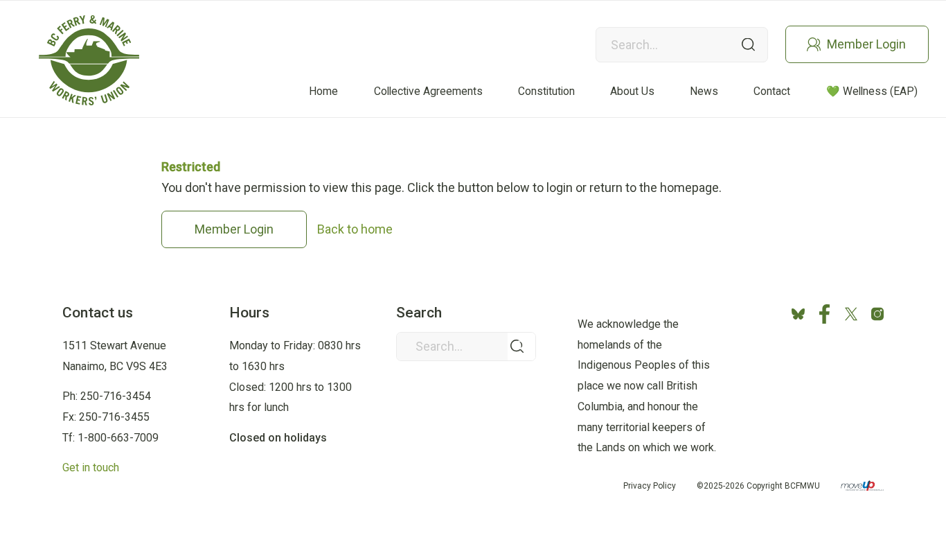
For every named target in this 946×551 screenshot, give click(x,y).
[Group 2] (89, 60)
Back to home (355, 229)
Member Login (866, 44)
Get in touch (90, 467)
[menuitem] (323, 91)
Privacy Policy (649, 486)
